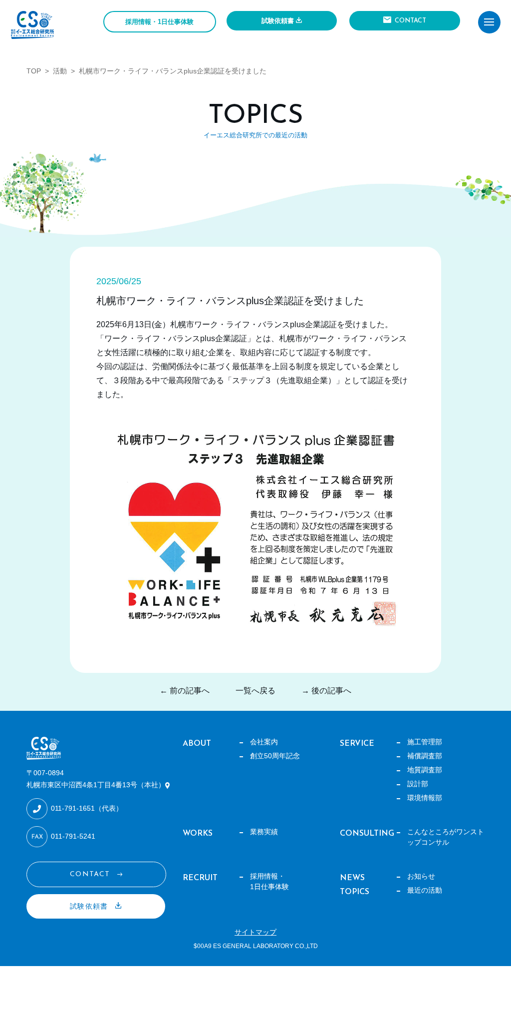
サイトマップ (255, 932)
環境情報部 (424, 798)
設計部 (417, 784)
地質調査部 (424, 770)
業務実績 (264, 832)
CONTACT (410, 20)
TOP (33, 71)
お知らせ (421, 876)
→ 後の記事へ (326, 690)
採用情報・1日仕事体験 (159, 21)
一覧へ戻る (255, 690)
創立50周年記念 (275, 756)
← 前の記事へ (185, 690)
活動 (60, 71)
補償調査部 (424, 756)
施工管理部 (424, 742)
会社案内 (264, 742)
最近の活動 (424, 890)
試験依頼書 (277, 20)
